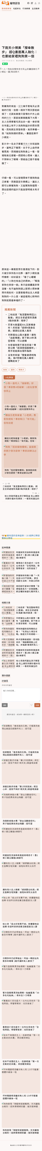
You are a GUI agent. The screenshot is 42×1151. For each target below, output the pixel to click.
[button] (28, 3)
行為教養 (26, 8)
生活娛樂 (36, 8)
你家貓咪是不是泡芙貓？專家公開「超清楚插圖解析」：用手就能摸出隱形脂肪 (22, 347)
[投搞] (32, 3)
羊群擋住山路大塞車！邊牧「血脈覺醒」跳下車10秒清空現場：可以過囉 (22, 337)
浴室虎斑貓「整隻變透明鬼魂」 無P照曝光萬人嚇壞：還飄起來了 (22, 357)
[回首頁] (11, 3)
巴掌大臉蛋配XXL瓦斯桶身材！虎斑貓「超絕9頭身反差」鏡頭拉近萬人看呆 (22, 327)
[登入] (35, 3)
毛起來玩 (17, 8)
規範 (4, 705)
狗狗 (5, 369)
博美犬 (21, 369)
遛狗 (13, 369)
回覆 (37, 705)
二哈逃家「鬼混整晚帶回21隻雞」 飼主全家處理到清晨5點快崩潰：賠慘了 (22, 317)
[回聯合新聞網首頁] (5, 3)
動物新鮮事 (6, 8)
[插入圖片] (31, 705)
